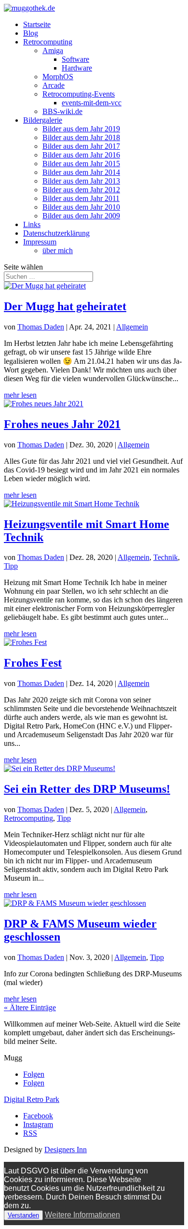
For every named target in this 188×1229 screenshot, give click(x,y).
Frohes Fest (33, 663)
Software (75, 59)
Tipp (11, 566)
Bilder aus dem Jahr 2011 (81, 198)
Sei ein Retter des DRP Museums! (87, 789)
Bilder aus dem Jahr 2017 (81, 146)
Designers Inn (65, 1149)
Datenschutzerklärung (56, 233)
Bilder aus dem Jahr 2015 (81, 163)
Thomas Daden (40, 327)
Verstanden (23, 1215)
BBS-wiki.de (62, 111)
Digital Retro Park (31, 1099)
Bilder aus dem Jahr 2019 (81, 129)
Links (31, 224)
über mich (57, 250)
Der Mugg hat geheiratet (65, 306)
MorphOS (57, 76)
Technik (165, 557)
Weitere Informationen (82, 1215)
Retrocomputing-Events (78, 94)
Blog (30, 33)
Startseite (37, 24)
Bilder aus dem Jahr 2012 (81, 190)
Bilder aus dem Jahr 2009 (81, 216)
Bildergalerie (42, 120)
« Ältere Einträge (30, 1007)
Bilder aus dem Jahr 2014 (81, 172)
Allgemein (132, 327)
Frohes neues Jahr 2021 (62, 424)
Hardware (77, 68)
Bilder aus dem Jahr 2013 (81, 181)
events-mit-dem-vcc (91, 103)
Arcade (53, 85)
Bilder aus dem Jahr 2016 (81, 155)
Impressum (39, 242)
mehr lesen (20, 395)
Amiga (52, 50)
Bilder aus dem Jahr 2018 (81, 137)
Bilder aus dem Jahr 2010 (81, 207)
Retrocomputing (47, 42)
